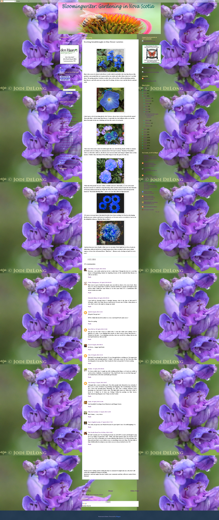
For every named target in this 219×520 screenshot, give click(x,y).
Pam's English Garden (94, 422)
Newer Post (86, 491)
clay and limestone (149, 163)
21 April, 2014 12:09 (105, 412)
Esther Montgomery (93, 282)
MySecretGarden (148, 196)
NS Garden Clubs (65, 145)
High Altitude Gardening (151, 202)
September (149, 101)
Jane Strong (91, 382)
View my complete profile (149, 81)
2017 (145, 88)
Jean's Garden (148, 191)
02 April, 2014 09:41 (103, 298)
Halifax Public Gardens (66, 126)
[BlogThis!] (90, 259)
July (147, 106)
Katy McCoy (91, 329)
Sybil (89, 312)
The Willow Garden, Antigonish (69, 164)
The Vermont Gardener (150, 206)
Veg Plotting (147, 169)
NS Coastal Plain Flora (66, 142)
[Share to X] (92, 259)
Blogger (118, 516)
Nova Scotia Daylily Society (67, 147)
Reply (89, 277)
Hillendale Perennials (66, 135)
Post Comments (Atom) (96, 494)
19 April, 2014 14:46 (97, 401)
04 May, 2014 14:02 (106, 432)
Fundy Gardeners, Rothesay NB (69, 121)
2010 (145, 137)
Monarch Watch (64, 140)
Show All (157, 211)
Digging (146, 155)
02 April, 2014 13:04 (101, 329)
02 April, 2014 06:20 (105, 282)
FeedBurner (73, 96)
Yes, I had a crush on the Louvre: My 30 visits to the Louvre (151, 178)
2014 (145, 96)
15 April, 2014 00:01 (98, 368)
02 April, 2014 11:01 (97, 312)
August (148, 103)
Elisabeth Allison (92, 298)
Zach (89, 344)
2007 (145, 145)
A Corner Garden (149, 209)
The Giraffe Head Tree (94, 432)
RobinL (90, 368)
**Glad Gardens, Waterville (68, 104)
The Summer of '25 (149, 203)
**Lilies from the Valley (66, 107)
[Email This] (88, 259)
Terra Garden (148, 175)
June (147, 109)
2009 (145, 140)
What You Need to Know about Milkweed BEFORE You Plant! (150, 187)
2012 (145, 132)
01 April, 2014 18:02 (100, 268)
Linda (89, 401)
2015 (145, 93)
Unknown (146, 78)
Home (110, 491)
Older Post (134, 491)
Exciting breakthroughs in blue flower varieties (151, 115)
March (148, 120)
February (148, 123)
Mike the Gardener (93, 412)
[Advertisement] (110, 484)
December (149, 98)
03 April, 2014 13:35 (97, 355)
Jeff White (91, 268)
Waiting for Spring (149, 193)
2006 (145, 148)
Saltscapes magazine (65, 156)
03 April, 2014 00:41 (97, 344)
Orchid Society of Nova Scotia (68, 154)
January (148, 126)
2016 (145, 90)
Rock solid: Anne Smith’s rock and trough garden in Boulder (151, 158)
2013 (145, 129)
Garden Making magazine (67, 123)
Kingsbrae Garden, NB (66, 137)
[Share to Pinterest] (95, 259)
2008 (145, 142)
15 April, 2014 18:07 (101, 382)
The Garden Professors (66, 161)
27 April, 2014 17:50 (106, 422)
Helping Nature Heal (66, 132)
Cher (89, 355)
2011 (145, 134)
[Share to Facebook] (93, 259)
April (147, 111)
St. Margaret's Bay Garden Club (69, 159)
